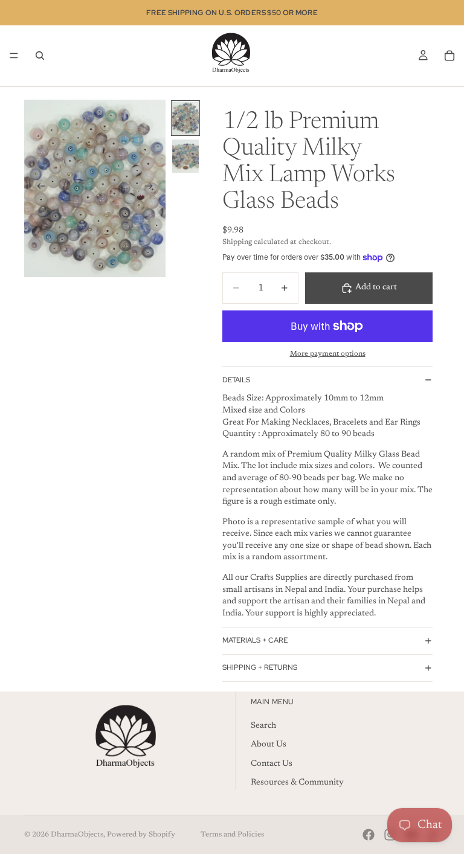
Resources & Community (297, 783)
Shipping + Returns (259, 667)
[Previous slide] (37, 188)
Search (263, 726)
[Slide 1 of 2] (185, 118)
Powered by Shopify (141, 834)
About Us (268, 744)
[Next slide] (152, 188)
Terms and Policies (232, 834)
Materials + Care (255, 640)
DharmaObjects (77, 834)
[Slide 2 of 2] (185, 156)
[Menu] (14, 55)
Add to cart (376, 287)
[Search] (40, 55)
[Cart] (449, 55)
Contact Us (271, 764)
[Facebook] (368, 834)
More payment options (328, 354)
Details (236, 380)
